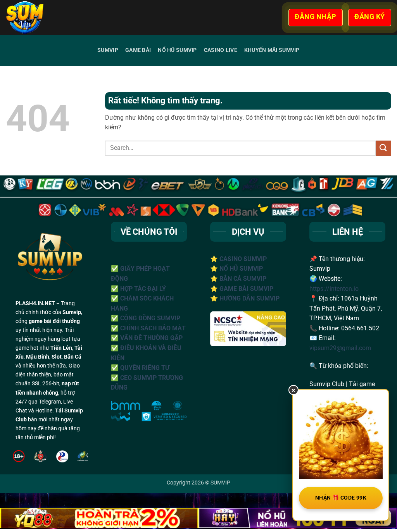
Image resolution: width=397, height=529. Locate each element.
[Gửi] (383, 148)
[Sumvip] (46, 17)
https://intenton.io (334, 288)
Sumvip (107, 50)
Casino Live (220, 50)
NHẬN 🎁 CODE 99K (340, 498)
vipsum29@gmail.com (340, 348)
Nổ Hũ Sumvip (177, 50)
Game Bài (138, 50)
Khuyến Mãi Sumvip (272, 50)
